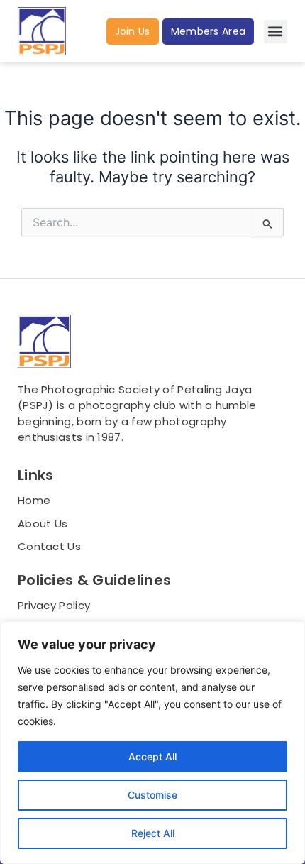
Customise (152, 795)
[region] (152, 742)
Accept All (152, 756)
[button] (275, 31)
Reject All (152, 833)
